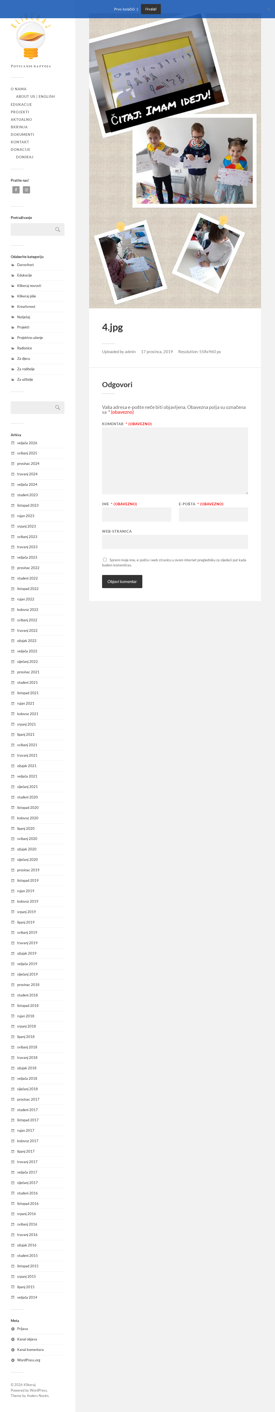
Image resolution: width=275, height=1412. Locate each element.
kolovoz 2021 (27, 714)
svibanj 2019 (27, 932)
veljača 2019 (27, 964)
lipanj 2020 (26, 828)
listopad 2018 (28, 1005)
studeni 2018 (27, 995)
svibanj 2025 (27, 453)
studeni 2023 (27, 495)
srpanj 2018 (26, 1026)
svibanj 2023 (27, 537)
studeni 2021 (27, 682)
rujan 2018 (25, 1016)
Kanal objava (27, 1339)
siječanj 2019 (27, 974)
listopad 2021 (28, 693)
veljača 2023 (27, 557)
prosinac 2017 (28, 1099)
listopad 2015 (28, 1266)
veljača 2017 (27, 1172)
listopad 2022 (28, 589)
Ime (119, 504)
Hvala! (151, 9)
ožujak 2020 (27, 849)
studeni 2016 (27, 1193)
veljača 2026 (27, 443)
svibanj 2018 (27, 1047)
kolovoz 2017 (27, 1141)
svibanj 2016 (27, 1224)
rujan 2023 (25, 516)
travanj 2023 (27, 547)
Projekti (20, 112)
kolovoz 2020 (27, 818)
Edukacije (21, 104)
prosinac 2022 (28, 568)
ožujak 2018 (27, 1068)
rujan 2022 (25, 599)
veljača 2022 (27, 651)
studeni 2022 (27, 578)
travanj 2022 (27, 630)
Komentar (127, 424)
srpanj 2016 (26, 1214)
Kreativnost (26, 306)
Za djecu (23, 358)
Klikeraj (29, 1385)
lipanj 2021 (26, 734)
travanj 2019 (27, 943)
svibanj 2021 (27, 745)
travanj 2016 (27, 1234)
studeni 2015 (27, 1255)
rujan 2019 (25, 891)
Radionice (24, 348)
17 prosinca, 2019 (157, 351)
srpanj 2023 (26, 526)
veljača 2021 (27, 776)
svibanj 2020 (27, 838)
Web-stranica (117, 531)
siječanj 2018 (27, 1089)
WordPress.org (28, 1360)
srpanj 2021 (26, 724)
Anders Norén (37, 1396)
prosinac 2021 (28, 672)
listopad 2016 (28, 1203)
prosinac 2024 (28, 463)
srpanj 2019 (26, 912)
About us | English (35, 96)
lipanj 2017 (26, 1151)
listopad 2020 (28, 807)
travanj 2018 (27, 1057)
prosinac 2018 (28, 985)
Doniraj (25, 157)
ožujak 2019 (27, 953)
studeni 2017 (27, 1110)
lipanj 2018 (26, 1036)
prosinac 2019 (28, 870)
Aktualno (21, 119)
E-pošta (201, 504)
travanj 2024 (27, 474)
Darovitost (25, 265)
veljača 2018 (27, 1078)
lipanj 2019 (26, 922)
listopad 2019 (28, 880)
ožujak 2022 (27, 640)
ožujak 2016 (27, 1245)
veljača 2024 (27, 484)
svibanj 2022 (27, 620)
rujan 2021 (25, 703)
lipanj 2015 (26, 1287)
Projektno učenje (30, 337)
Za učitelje (25, 379)
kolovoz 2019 (27, 901)
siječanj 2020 (27, 859)
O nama (19, 89)
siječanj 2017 (27, 1183)
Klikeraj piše (26, 296)
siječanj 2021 (27, 787)
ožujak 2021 (27, 766)
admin (130, 351)
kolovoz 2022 (27, 609)
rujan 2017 (25, 1130)
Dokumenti (22, 134)
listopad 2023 (28, 505)
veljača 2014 (27, 1297)
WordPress (38, 1390)
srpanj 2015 (26, 1276)
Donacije (20, 149)
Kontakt (20, 142)
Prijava (22, 1329)
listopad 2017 (28, 1120)
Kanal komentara (30, 1349)
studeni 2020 (27, 797)
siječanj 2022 (27, 661)
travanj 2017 (27, 1162)
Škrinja (19, 127)
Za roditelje (26, 369)
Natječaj (23, 317)
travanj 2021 (27, 755)
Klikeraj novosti (29, 285)
